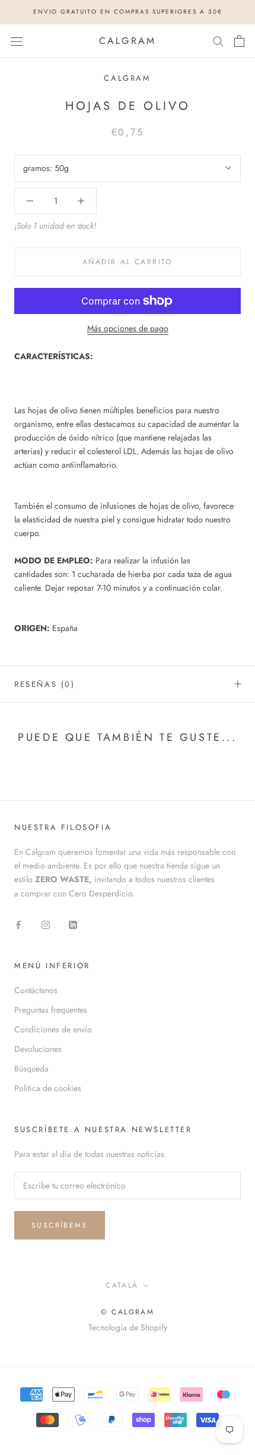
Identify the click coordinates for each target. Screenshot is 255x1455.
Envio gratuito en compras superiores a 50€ (127, 11)
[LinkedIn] (73, 924)
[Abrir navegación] (17, 41)
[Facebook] (18, 924)
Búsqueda (31, 1068)
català (122, 1285)
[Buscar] (218, 41)
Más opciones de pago (127, 328)
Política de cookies (47, 1088)
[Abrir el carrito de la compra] (239, 41)
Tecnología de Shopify (127, 1327)
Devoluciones (38, 1049)
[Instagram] (46, 924)
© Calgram (128, 1312)
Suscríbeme (59, 1225)
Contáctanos (36, 990)
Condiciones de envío (53, 1029)
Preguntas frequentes (50, 1010)
